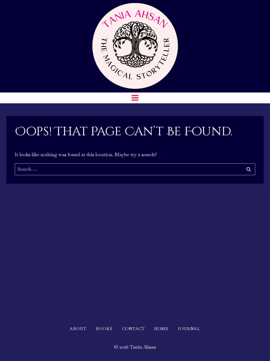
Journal (189, 328)
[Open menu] (135, 97)
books (104, 328)
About (78, 328)
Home (161, 328)
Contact (133, 328)
